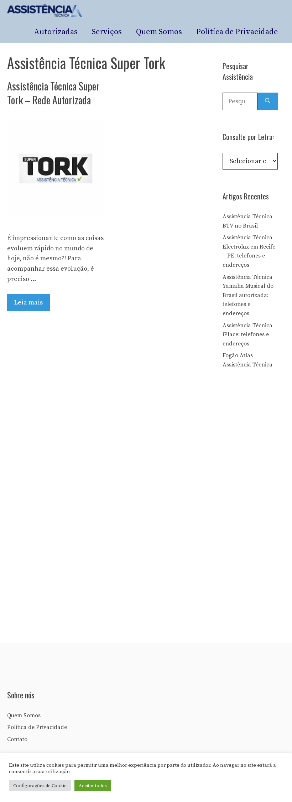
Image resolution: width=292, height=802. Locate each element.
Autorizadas (56, 32)
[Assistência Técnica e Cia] (44, 10)
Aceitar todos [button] (93, 785)
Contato (17, 739)
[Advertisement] (257, 498)
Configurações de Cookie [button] (40, 785)
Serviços (107, 32)
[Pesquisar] (267, 101)
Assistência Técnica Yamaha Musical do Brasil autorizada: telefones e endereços (248, 295)
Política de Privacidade (237, 32)
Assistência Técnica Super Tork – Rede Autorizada (53, 93)
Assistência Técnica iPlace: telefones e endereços (247, 334)
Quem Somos (159, 32)
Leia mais (28, 302)
